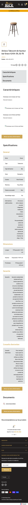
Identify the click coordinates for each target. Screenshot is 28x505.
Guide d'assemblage (11, 403)
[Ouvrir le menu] (2, 4)
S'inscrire (6, 469)
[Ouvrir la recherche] (19, 4)
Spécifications (8, 76)
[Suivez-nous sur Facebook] (3, 485)
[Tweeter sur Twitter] (22, 65)
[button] (24, 504)
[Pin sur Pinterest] (19, 65)
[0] (25, 4)
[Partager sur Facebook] (16, 65)
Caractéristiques (9, 72)
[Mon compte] (22, 4)
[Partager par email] (25, 65)
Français (4, 477)
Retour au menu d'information (12, 136)
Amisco (3, 57)
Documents (7, 81)
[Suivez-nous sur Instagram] (6, 485)
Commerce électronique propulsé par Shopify (12, 499)
